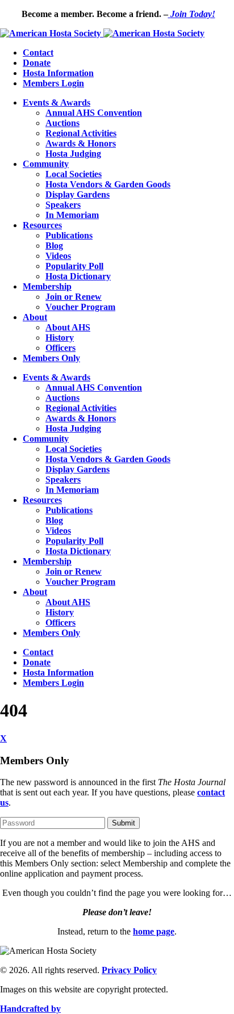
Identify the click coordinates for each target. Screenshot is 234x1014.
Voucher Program (80, 307)
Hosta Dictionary (78, 276)
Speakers (63, 204)
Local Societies (73, 174)
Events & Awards (56, 102)
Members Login (53, 83)
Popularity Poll (74, 266)
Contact (38, 52)
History (59, 337)
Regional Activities (80, 133)
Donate (37, 63)
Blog (54, 245)
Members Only (51, 358)
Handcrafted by (30, 1008)
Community (46, 164)
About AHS (67, 327)
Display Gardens (77, 194)
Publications (69, 235)
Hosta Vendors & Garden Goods (107, 184)
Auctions (62, 123)
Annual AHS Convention (93, 113)
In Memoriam (72, 215)
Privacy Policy (129, 970)
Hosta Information (58, 73)
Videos (58, 256)
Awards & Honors (80, 143)
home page (153, 931)
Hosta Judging (73, 153)
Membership (47, 286)
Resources (42, 225)
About (35, 317)
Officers (60, 348)
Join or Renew (73, 296)
